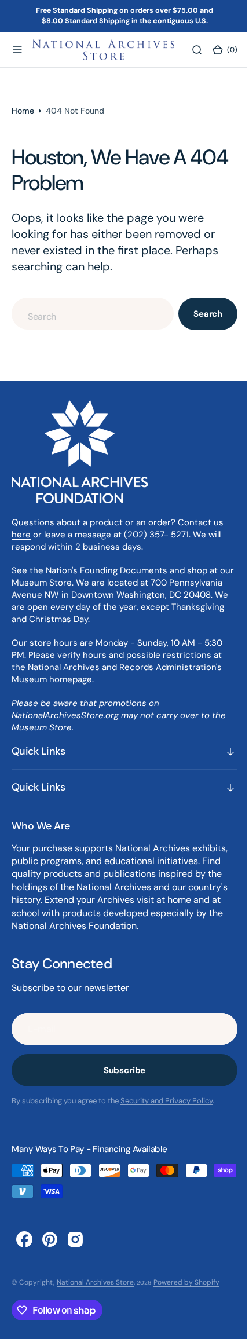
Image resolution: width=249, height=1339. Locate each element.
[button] (17, 50)
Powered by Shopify (186, 1282)
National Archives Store (95, 1282)
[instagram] (75, 1239)
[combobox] (89, 314)
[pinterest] (50, 1239)
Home (23, 110)
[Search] (189, 50)
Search (199, 314)
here (21, 534)
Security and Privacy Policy (166, 1101)
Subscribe (120, 1070)
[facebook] (24, 1239)
